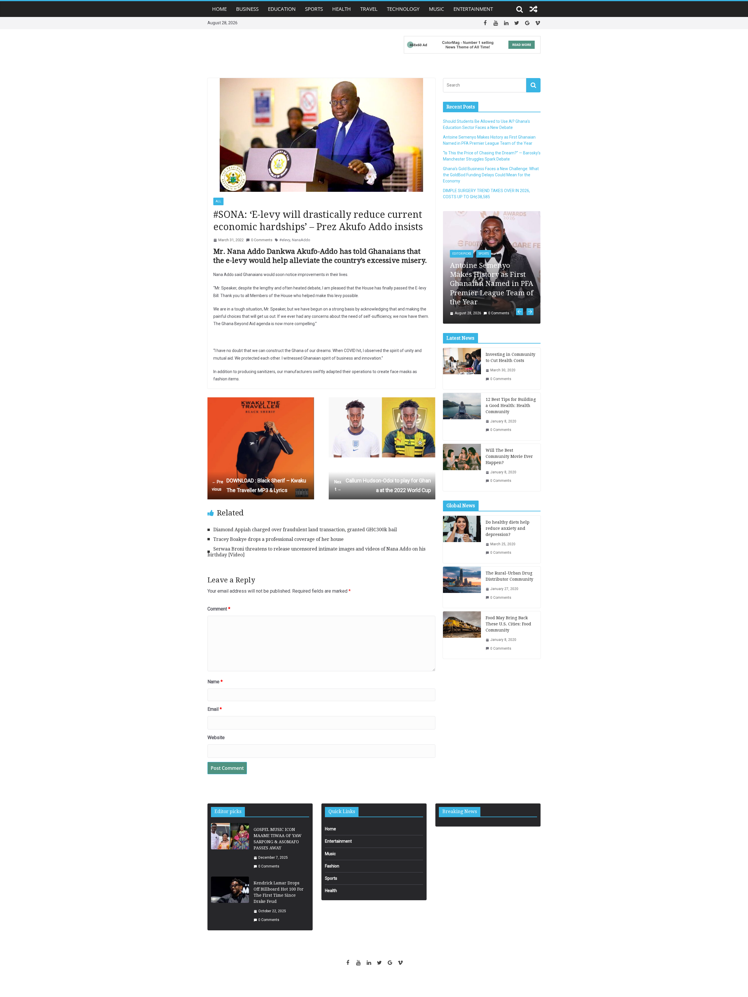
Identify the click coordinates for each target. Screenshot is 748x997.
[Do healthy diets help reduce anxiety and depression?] (462, 515)
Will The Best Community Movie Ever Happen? (509, 432)
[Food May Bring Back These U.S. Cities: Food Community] (462, 610)
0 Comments (261, 240)
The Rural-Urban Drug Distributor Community (509, 551)
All (218, 201)
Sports (314, 9)
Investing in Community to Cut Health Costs (510, 333)
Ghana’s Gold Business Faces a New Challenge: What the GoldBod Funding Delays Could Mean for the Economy (491, 174)
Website (216, 737)
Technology (403, 9)
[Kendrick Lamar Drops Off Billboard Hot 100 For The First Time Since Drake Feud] (230, 902)
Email (214, 709)
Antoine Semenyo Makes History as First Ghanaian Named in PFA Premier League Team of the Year (478, 283)
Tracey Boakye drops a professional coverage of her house (278, 539)
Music (436, 9)
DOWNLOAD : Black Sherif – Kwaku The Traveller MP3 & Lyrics (259, 485)
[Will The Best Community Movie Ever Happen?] (462, 443)
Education (282, 9)
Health (341, 9)
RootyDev (384, 983)
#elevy (284, 240)
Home (219, 9)
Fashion (332, 866)
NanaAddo (301, 240)
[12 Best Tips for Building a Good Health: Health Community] (462, 392)
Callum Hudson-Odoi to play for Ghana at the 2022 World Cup (382, 485)
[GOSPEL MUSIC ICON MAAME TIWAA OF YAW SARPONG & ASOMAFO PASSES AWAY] (230, 848)
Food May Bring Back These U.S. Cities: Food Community (508, 599)
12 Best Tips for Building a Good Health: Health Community (511, 381)
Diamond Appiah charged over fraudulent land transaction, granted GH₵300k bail (305, 529)
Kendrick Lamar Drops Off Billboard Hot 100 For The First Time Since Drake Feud (279, 892)
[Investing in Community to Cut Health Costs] (462, 344)
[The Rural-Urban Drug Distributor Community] (462, 563)
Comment (218, 609)
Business (247, 9)
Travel (369, 9)
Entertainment (473, 9)
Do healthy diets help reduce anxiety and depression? (507, 504)
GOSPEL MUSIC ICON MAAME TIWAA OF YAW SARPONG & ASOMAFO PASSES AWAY (278, 838)
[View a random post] (534, 9)
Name (215, 681)
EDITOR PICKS (448, 253)
